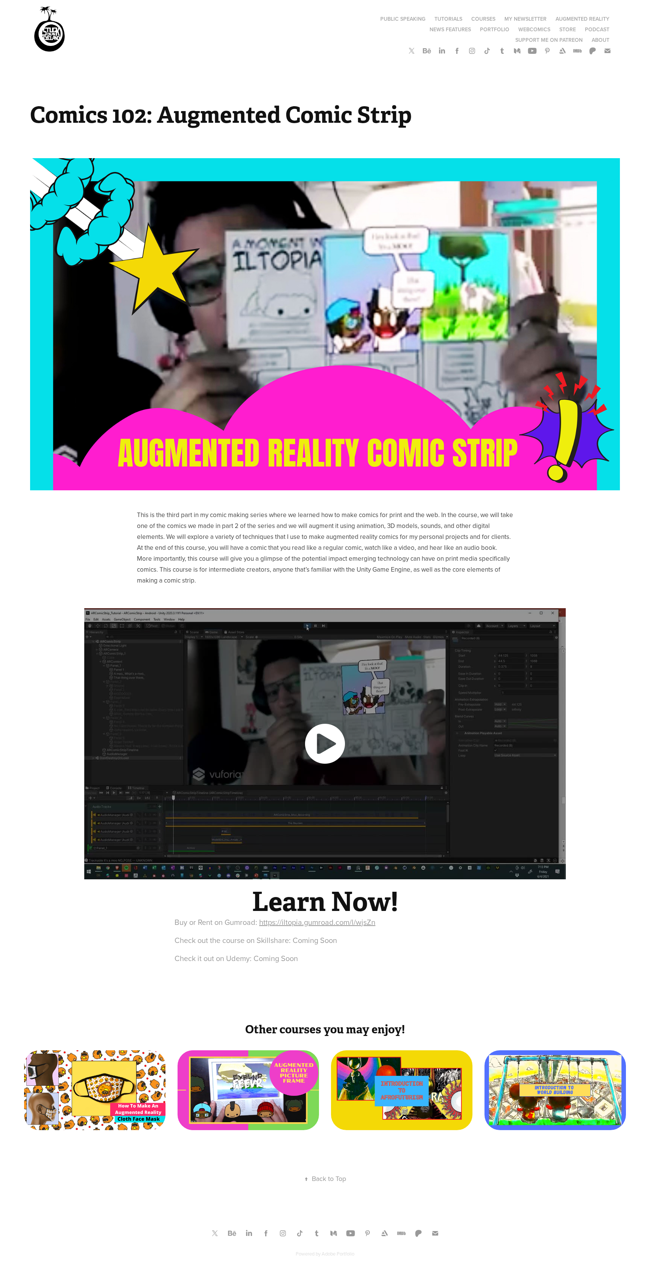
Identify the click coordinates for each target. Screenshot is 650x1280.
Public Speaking (402, 19)
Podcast (597, 29)
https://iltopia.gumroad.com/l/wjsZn (317, 922)
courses (483, 19)
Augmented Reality (582, 19)
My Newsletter (525, 19)
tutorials (448, 19)
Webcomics (534, 29)
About (600, 40)
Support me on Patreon (549, 40)
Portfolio (494, 29)
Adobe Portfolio (338, 1253)
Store (567, 29)
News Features (450, 29)
